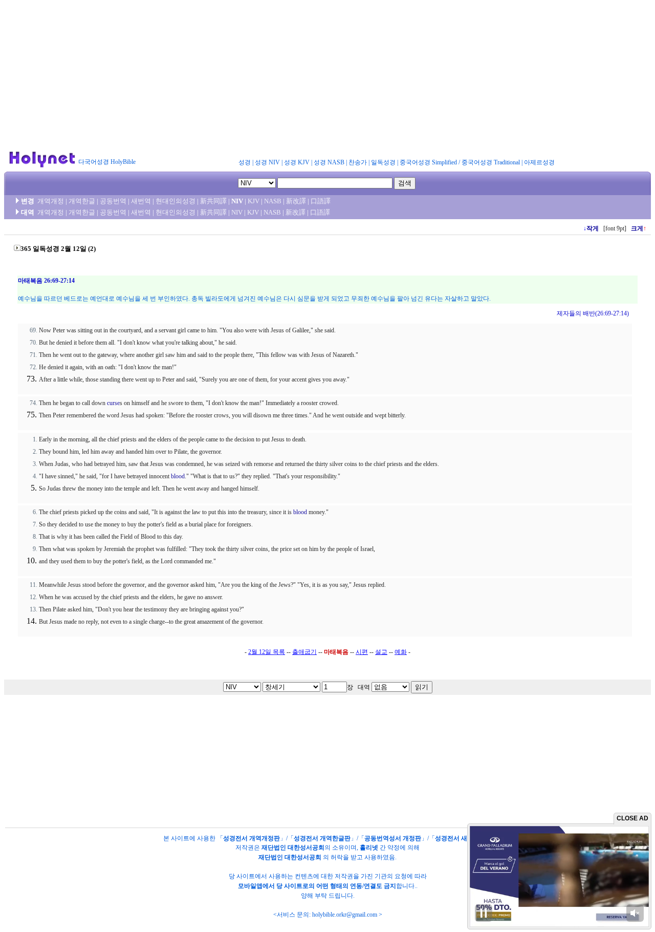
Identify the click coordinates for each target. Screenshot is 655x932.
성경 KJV (297, 162)
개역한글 (82, 201)
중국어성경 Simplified (428, 162)
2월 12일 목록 (266, 651)
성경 (244, 162)
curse (113, 403)
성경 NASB (329, 162)
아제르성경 (539, 162)
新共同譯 (213, 201)
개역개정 (50, 201)
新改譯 (296, 201)
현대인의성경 (175, 201)
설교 (381, 651)
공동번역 (113, 201)
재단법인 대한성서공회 (292, 847)
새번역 (141, 201)
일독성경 (383, 162)
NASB (272, 201)
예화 (401, 651)
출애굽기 (304, 651)
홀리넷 (369, 847)
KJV (253, 201)
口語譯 (321, 201)
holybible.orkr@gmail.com (344, 914)
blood (178, 476)
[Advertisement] (327, 75)
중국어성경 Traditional (491, 162)
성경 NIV (267, 162)
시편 (362, 651)
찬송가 (357, 162)
